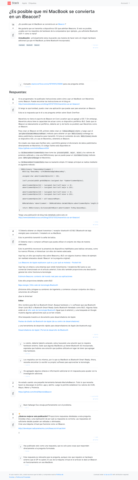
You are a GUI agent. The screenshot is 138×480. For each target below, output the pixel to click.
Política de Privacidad (23, 477)
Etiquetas (32, 3)
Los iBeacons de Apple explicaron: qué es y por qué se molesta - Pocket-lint (49, 262)
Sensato (95, 45)
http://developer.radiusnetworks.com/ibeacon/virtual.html (41, 428)
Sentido (27, 353)
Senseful (28, 86)
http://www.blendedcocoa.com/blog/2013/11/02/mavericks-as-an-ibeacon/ (49, 104)
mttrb (96, 222)
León (96, 437)
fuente (96, 47)
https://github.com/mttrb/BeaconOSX (33, 148)
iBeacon (61, 24)
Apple (24, 3)
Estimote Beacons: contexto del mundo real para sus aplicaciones (45, 276)
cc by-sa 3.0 (108, 474)
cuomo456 (95, 396)
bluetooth (29, 45)
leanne (96, 334)
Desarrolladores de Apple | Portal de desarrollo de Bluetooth (43, 330)
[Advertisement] (58, 64)
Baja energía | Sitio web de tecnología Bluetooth (38, 285)
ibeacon (36, 45)
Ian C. (27, 407)
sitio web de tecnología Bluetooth (41, 310)
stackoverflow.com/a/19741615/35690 (47, 84)
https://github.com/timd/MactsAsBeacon (35, 392)
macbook (22, 45)
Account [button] (124, 3)
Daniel (27, 451)
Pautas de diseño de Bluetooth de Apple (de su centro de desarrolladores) (48, 321)
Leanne (27, 365)
